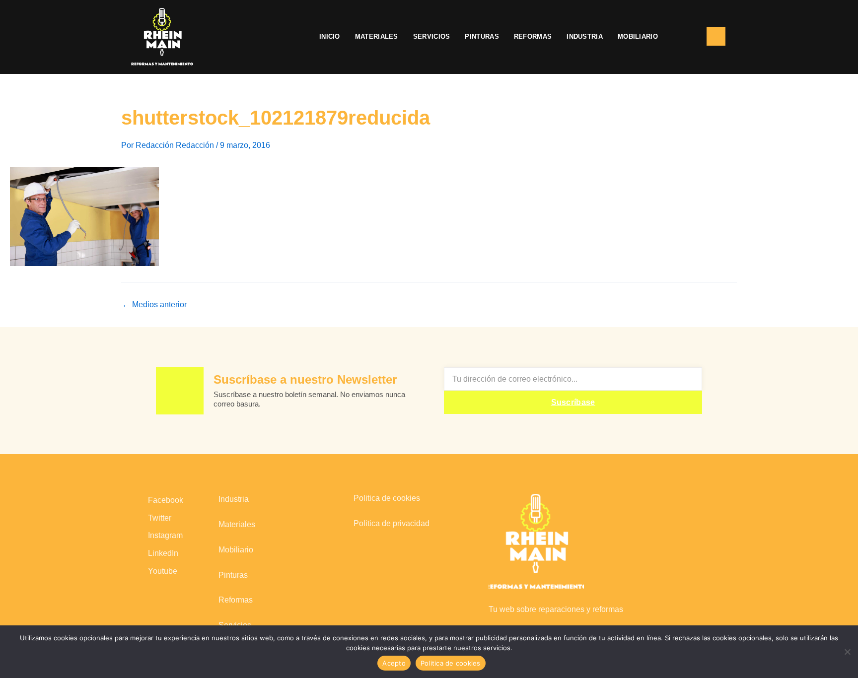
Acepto (394, 663)
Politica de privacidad (391, 523)
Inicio (329, 36)
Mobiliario (638, 36)
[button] (682, 36)
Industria (585, 36)
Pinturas (482, 36)
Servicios (431, 36)
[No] (847, 650)
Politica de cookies (387, 498)
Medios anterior (154, 305)
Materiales (376, 36)
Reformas (533, 36)
